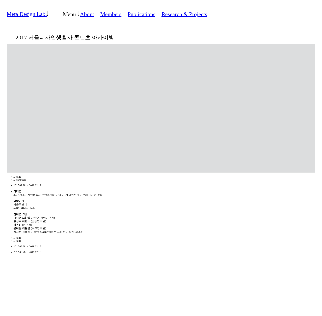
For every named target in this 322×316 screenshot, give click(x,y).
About (87, 14)
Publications (141, 14)
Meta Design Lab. (27, 14)
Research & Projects (184, 14)
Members (110, 14)
